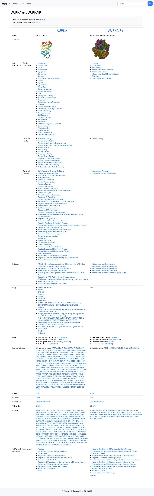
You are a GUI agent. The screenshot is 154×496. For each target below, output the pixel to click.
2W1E (52, 412)
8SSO (55, 445)
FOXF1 (42, 359)
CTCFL (81, 354)
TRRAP (56, 385)
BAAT (69, 350)
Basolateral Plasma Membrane (49, 102)
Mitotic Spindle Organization (48, 188)
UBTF (38, 387)
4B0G (65, 421)
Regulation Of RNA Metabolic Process (51, 455)
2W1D (47, 412)
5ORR (83, 432)
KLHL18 (43, 363)
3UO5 (51, 419)
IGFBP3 (73, 361)
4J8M (70, 423)
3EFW (65, 414)
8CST (101, 416)
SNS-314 (41, 296)
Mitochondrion (97, 67)
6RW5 (110, 410)
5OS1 (75, 434)
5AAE (56, 427)
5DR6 (42, 429)
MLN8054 (41, 333)
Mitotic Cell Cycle (44, 177)
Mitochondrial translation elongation (104, 266)
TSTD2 (66, 385)
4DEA (47, 423)
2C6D (65, 410)
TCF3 (51, 382)
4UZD (74, 425)
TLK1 (78, 382)
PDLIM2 (39, 372)
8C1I (67, 442)
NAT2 (53, 367)
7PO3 (119, 414)
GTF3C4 (73, 359)
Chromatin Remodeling (46, 180)
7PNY (96, 414)
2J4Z (78, 410)
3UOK (74, 419)
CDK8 (43, 354)
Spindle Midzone (44, 126)
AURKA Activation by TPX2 (48, 281)
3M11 (51, 416)
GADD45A (55, 359)
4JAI (77, 423)
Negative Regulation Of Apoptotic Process (53, 223)
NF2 (67, 367)
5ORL (65, 432)
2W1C (42, 412)
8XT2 (100, 419)
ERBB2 (71, 356)
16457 (92, 397)
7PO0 (105, 414)
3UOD (60, 419)
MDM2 (67, 365)
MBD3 (58, 365)
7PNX (92, 414)
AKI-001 (41, 307)
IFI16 (68, 361)
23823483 (54, 344)
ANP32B (77, 348)
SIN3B (38, 378)
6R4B (72, 438)
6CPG (42, 438)
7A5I (122, 412)
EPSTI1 (65, 356)
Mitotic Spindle (43, 128)
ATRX (50, 350)
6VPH (38, 440)
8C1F (55, 442)
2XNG (47, 414)
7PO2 (114, 414)
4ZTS (47, 427)
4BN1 (69, 421)
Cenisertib (41, 298)
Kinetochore (42, 63)
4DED (56, 423)
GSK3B (67, 359)
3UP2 (83, 419)
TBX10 (83, 380)
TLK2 (82, 382)
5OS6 (47, 436)
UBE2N (82, 385)
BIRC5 (84, 350)
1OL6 (52, 410)
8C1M (76, 442)
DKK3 (49, 356)
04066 (38, 397)
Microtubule (42, 87)
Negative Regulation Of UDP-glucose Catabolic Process (111, 449)
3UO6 (55, 419)
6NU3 (100, 410)
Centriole (41, 76)
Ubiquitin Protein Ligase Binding (49, 158)
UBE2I (77, 385)
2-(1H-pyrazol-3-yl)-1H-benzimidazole (51, 324)
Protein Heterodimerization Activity (50, 162)
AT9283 (40, 290)
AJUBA (58, 348)
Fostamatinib (42, 329)
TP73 (42, 385)
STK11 (43, 380)
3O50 (65, 416)
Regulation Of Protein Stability (48, 210)
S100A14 (61, 376)
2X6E (85, 412)
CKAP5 (59, 354)
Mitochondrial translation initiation (103, 264)
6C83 (78, 436)
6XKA (60, 440)
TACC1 (66, 380)
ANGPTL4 (70, 348)
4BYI (73, 421)
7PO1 (110, 414)
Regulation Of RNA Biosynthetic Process (52, 466)
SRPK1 (70, 378)
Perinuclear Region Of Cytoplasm (49, 123)
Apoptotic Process (44, 184)
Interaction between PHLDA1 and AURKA (52, 283)
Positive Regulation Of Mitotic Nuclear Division (54, 229)
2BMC (60, 410)
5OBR (51, 432)
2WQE (66, 412)
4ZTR (42, 427)
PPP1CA (60, 372)
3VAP (42, 421)
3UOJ (69, 419)
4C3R (38, 423)
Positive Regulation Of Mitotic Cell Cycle (52, 231)
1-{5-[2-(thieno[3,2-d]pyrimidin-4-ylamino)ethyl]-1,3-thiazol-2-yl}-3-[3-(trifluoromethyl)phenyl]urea (61, 310)
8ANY (135, 414)
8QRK (123, 416)
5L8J (81, 429)
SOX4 (58, 378)
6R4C (77, 438)
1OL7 (56, 410)
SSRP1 (81, 378)
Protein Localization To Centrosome (50, 247)
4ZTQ (38, 427)
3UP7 (38, 421)
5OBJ (46, 432)
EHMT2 (54, 356)
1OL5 (47, 410)
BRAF (47, 352)
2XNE (42, 414)
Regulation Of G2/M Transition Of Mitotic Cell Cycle (56, 201)
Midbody (41, 104)
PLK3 (44, 372)
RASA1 (38, 376)
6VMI (118, 410)
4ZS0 (82, 425)
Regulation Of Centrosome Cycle (49, 234)
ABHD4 (106, 348)
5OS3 (84, 434)
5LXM (42, 432)
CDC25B (83, 352)
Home (15, 3)
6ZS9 (131, 410)
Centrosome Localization (46, 242)
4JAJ (81, 423)
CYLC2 (38, 356)
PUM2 (81, 374)
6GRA (47, 438)
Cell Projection (43, 115)
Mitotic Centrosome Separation (49, 195)
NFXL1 (78, 367)
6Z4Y (64, 440)
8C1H (63, 442)
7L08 (130, 412)
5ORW (52, 434)
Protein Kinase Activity (46, 141)
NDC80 (57, 367)
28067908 (116, 339)
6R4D (81, 438)
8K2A (110, 416)
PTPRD (70, 374)
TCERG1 (45, 382)
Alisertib (41, 294)
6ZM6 (127, 410)
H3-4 (78, 359)
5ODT (56, 432)
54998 (92, 393)
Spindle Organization (45, 186)
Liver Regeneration (44, 253)
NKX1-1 (38, 369)
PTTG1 (75, 374)
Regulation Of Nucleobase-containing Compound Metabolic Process (61, 462)
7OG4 (135, 412)
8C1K (71, 442)
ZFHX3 (67, 387)
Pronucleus (42, 121)
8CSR (92, 416)
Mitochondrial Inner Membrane (102, 69)
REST (55, 376)
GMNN (61, 359)
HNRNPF (56, 361)
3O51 (69, 416)
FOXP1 (48, 359)
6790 (37, 393)
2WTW (76, 412)
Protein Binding (43, 147)
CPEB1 (71, 354)
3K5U (42, 416)
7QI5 (126, 414)
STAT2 (38, 380)
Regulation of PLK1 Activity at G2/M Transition (54, 268)
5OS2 (80, 434)
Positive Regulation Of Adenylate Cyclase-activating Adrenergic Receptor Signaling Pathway (114, 467)
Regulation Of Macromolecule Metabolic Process (55, 457)
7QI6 (130, 414)
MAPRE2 (45, 365)
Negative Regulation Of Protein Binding (51, 212)
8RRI (91, 419)
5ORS (38, 434)
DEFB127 (124, 348)
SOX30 (53, 378)
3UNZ (42, 419)
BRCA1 (52, 352)
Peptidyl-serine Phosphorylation (49, 205)
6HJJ (51, 438)
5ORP (79, 432)
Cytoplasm (42, 72)
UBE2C (72, 385)
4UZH (78, 425)
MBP (62, 365)
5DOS (78, 427)
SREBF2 (64, 378)
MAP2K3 (76, 363)
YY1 (63, 387)
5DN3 (69, 427)
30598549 (115, 337)
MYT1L (43, 367)
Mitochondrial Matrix (99, 72)
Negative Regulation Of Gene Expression (52, 203)
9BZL (69, 445)
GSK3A (136, 348)
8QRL (127, 416)
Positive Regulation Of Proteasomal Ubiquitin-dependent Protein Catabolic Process (60, 215)
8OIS (118, 416)
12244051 (41, 20)
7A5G (118, 412)
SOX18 (43, 378)
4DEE (61, 423)
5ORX (57, 434)
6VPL (51, 440)
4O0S (51, 425)
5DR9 (46, 429)
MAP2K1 (69, 363)
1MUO (43, 410)
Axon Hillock (42, 119)
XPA (59, 387)
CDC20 (77, 352)
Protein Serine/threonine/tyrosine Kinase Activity (55, 145)
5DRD (51, 429)
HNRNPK (63, 361)
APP (82, 348)
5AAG (65, 427)
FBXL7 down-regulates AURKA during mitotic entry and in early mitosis (63, 279)
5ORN (69, 432)
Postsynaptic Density (45, 95)
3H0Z (78, 414)
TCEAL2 (39, 382)
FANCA (83, 356)
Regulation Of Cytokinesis (47, 218)
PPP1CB (66, 372)
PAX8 (78, 369)
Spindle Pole (42, 65)
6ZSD (101, 412)
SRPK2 (75, 378)
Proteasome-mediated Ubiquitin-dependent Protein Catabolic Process (62, 225)
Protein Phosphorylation (46, 182)
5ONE (60, 432)
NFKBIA (73, 367)
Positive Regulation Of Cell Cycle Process (53, 249)
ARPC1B (39, 350)
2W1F (56, 412)
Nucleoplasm (42, 69)
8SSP (60, 445)
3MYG (55, 416)
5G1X (77, 429)
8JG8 (38, 445)
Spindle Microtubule (45, 89)
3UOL (78, 419)
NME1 (44, 369)
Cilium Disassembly (45, 244)
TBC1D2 (78, 380)
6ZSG (110, 412)
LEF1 (58, 363)
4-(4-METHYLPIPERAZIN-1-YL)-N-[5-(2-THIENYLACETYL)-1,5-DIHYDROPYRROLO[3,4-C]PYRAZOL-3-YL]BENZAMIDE (60, 304)
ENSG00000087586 (43, 402)
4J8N (74, 423)
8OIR (114, 416)
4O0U (56, 425)
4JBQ (47, 425)
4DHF (65, 423)
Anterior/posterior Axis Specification (50, 199)
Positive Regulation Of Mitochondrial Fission (53, 251)
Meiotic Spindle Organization (48, 173)
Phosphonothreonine (45, 287)
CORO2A (65, 354)
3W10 (47, 421)
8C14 (38, 442)
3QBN (77, 416)
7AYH (69, 440)
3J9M (92, 410)
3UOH (65, 419)
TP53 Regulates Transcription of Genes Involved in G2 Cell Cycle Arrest (61, 273)
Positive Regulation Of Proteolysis (104, 173)
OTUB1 (62, 369)
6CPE (82, 436)
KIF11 (84, 361)
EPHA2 (59, 356)
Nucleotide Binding (44, 139)
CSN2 (77, 354)
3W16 (51, 421)
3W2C (60, 421)
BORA (42, 352)
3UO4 (46, 419)
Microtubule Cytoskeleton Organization (51, 175)
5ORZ (66, 434)
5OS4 (38, 436)
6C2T (74, 436)
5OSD (51, 436)
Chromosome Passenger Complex (50, 108)
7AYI (72, 440)
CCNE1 (71, 352)
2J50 (82, 410)
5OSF (61, 436)
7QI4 (123, 414)
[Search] (150, 3)
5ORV (47, 434)
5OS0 (71, 434)
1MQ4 (38, 410)
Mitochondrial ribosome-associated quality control (109, 272)
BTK (56, 352)
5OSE (56, 436)
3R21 (82, 416)
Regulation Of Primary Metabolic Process (52, 451)
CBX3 (61, 352)
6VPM (55, 440)
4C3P (81, 421)
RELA (50, 376)
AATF (54, 348)
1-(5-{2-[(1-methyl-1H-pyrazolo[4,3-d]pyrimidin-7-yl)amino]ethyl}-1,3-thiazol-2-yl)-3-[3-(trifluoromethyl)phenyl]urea (61, 314)
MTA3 (77, 365)
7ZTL (85, 440)
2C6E (69, 410)
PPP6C (38, 374)
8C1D (46, 442)
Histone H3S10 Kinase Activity (49, 160)
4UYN (69, 425)
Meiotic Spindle (43, 130)
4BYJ (77, 421)
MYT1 (38, 367)
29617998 (110, 341)
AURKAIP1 (115, 30)
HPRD (25, 22)
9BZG (65, 445)
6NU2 (96, 410)
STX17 (48, 380)
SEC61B (75, 376)
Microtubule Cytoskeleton (47, 98)
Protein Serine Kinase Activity (48, 164)
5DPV (83, 427)
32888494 (63, 337)
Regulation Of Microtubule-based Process (52, 221)
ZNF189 (81, 387)
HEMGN (44, 361)
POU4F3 (53, 372)
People (28, 3)
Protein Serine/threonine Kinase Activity (52, 143)
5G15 (72, 429)
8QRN (137, 416)
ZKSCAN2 (74, 387)
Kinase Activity (43, 152)
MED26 (72, 365)
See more (39, 471)
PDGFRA (84, 369)
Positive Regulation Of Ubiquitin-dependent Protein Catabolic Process (116, 460)
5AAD (51, 427)
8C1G (59, 442)
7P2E (139, 412)
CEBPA (48, 354)
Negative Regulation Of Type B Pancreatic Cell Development (113, 455)
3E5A (60, 414)
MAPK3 (38, 365)
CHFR (54, 354)
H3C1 (82, 359)
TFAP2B (61, 382)
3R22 (38, 419)
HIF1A (50, 361)
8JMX (42, 445)
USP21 (47, 387)
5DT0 (55, 429)
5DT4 (63, 429)
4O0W (60, 425)
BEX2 (79, 350)
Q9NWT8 (93, 406)
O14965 (38, 406)
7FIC (76, 440)
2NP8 (38, 412)
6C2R (70, 436)
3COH (56, 414)
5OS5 (42, 436)
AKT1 (64, 348)
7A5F (114, 412)
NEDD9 (63, 367)
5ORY (62, 434)
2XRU (51, 414)
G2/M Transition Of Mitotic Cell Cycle (51, 171)
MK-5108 (41, 331)
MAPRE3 (52, 365)
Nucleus (41, 67)
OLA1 (58, 369)
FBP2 (38, 359)
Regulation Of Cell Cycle (46, 468)
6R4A (68, 438)
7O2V (81, 440)
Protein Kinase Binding (46, 156)
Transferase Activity (45, 154)
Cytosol (40, 82)
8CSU (105, 416)
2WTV (71, 412)
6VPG (85, 438)
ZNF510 (39, 389)
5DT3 (59, 429)
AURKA (62, 30)
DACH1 (43, 356)
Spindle (40, 80)
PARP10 (69, 369)
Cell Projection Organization (48, 208)
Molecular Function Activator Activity (51, 167)
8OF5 (47, 445)
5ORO (74, 432)
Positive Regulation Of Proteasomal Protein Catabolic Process (114, 464)
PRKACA (45, 374)
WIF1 (56, 387)
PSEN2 (51, 374)
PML (48, 372)
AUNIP (55, 350)
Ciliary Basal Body (44, 111)
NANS (48, 367)
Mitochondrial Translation (100, 171)
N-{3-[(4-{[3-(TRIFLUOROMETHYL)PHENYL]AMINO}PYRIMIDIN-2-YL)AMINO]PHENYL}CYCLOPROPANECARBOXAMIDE (61, 319)
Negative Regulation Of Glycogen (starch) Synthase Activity (113, 462)
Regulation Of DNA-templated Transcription (53, 464)
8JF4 (85, 442)
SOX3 (48, 378)
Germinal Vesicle (44, 113)
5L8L (37, 432)
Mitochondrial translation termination (104, 270)
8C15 (42, 442)
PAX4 (74, 369)
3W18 (56, 421)
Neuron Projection (44, 117)
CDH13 (38, 354)
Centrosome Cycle (44, 192)
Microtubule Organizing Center (48, 78)
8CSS (96, 416)
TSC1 (62, 385)
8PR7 (51, 445)
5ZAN (65, 436)
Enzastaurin (42, 300)
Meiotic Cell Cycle (44, 240)
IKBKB (79, 361)
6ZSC (96, 412)
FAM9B (131, 348)
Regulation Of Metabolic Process (49, 460)
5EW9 (68, 429)
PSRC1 (64, 374)
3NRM (60, 416)
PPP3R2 (80, 372)
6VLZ (114, 410)
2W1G (61, 412)
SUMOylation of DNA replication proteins (52, 270)
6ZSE (105, 412)
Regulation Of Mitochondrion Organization (106, 457)
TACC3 (71, 380)
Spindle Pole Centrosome (47, 106)
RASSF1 (45, 376)
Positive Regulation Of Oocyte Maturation (52, 255)
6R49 (64, 438)
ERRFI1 (77, 356)
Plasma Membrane (44, 91)
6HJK (56, 438)
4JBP (42, 425)
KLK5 (49, 363)
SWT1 (61, 380)
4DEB (52, 423)
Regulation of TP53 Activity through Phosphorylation (56, 277)
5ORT (43, 434)
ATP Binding (42, 149)
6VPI (42, 440)
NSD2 (49, 369)
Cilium (40, 93)
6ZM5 (123, 410)
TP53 (38, 385)
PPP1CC (73, 372)
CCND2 (66, 352)
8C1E (50, 442)
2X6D (81, 412)
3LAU (46, 416)
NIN (82, 367)
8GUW (80, 442)
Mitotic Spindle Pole (45, 132)
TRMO (51, 385)
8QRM (132, 416)
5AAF (60, 427)
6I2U (59, 438)
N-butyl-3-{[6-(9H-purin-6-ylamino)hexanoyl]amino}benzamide (59, 322)
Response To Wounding (46, 197)
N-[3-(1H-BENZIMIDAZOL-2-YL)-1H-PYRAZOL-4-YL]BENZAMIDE (60, 326)
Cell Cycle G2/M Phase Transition (50, 227)
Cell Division (42, 238)
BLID (37, 352)
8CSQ (139, 414)
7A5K (126, 412)
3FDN (70, 414)
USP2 (43, 387)
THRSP (73, 382)
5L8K (85, 429)
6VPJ (46, 440)
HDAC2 (38, 361)
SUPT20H (55, 380)
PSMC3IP (57, 374)
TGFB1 (67, 382)
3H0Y (74, 414)
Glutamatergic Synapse (46, 134)
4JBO (38, 425)
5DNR (74, 427)
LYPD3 (63, 363)
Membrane (41, 100)
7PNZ (101, 414)
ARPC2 (45, 350)
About (21, 3)
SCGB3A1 (68, 376)
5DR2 (38, 429)
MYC (81, 365)
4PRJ (65, 425)
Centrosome (42, 74)
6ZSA (136, 410)
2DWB (74, 410)
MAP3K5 (82, 363)
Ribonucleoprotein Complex (101, 78)
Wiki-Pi (5, 3)
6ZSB (92, 412)
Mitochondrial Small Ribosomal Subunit (105, 74)
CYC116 (41, 292)
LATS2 (53, 363)
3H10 (82, 414)
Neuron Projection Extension (48, 260)
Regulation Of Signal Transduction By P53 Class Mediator (58, 257)
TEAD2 (55, 382)
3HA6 (38, 416)
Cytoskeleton (42, 85)
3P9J (73, 416)
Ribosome (95, 76)
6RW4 (105, 410)
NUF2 (53, 369)
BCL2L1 (74, 350)
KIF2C (38, 363)
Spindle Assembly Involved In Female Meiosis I (54, 190)
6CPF (38, 438)
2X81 (38, 414)
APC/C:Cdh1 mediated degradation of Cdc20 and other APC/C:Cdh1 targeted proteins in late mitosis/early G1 (62, 265)
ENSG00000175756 (97, 402)
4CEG (42, 423)
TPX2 (46, 385)
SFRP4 (81, 376)
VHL (52, 387)
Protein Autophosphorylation (48, 236)
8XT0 (96, 419)
